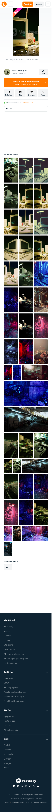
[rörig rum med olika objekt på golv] (26, 351)
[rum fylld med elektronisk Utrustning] (26, 403)
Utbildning (8, 795)
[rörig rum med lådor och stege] (26, 476)
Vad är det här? (27, 103)
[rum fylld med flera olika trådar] (11, 429)
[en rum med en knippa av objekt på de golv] (8, 476)
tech (8, 718)
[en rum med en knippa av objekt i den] (23, 674)
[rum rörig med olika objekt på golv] (11, 351)
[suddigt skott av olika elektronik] (11, 549)
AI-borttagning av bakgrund (16, 809)
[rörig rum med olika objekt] (11, 403)
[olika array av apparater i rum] (11, 170)
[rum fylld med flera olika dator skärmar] (34, 700)
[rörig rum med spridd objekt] (38, 450)
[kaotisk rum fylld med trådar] (11, 653)
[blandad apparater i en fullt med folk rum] (26, 325)
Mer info (9, 109)
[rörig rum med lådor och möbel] (25, 523)
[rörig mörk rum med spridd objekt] (26, 429)
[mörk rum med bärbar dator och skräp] (26, 653)
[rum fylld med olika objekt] (26, 455)
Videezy (7, 786)
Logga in (39, 4)
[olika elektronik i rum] (11, 377)
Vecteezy (7, 782)
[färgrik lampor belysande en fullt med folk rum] (32, 674)
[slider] (22, 51)
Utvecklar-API (9, 800)
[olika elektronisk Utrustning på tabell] (11, 679)
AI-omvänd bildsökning (14, 805)
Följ (43, 73)
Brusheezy (8, 777)
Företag (7, 791)
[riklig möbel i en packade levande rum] (26, 377)
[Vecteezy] (4, 4)
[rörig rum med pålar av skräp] (26, 627)
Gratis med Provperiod (26, 82)
